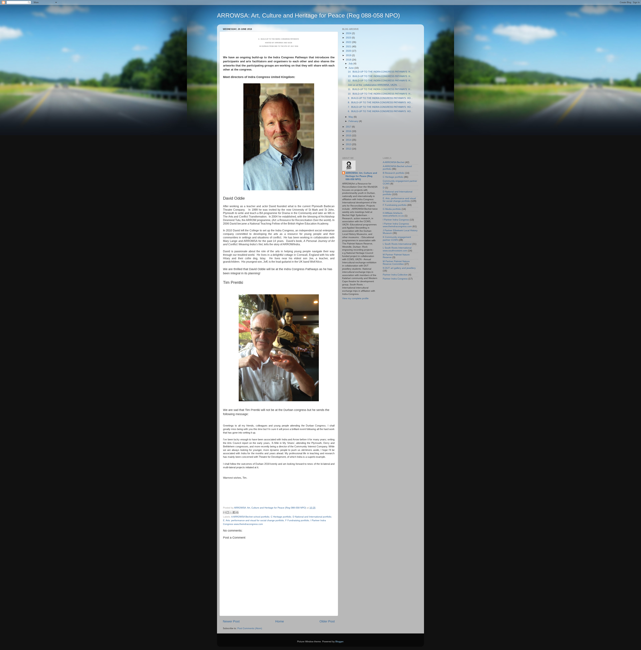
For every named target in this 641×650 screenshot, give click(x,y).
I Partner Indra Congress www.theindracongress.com (397, 225)
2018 (349, 59)
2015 (349, 135)
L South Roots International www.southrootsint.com (397, 249)
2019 (349, 55)
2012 (349, 149)
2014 (349, 140)
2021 (349, 46)
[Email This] (224, 512)
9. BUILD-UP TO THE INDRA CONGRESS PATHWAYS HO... (380, 98)
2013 (349, 144)
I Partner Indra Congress (396, 220)
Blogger (339, 641)
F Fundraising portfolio (297, 520)
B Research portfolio (393, 173)
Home (279, 621)
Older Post (327, 621)
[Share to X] (231, 512)
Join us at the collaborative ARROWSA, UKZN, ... (374, 85)
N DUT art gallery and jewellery (399, 268)
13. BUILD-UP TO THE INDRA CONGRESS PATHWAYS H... (380, 76)
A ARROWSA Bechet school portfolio (250, 517)
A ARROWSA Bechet (393, 162)
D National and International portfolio (312, 517)
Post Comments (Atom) (249, 628)
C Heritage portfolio (281, 517)
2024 (349, 33)
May (351, 117)
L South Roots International (397, 244)
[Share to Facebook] (234, 512)
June (351, 68)
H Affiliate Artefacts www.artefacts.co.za (393, 214)
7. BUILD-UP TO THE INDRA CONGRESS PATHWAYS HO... (380, 107)
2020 (349, 51)
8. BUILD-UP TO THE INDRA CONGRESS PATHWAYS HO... (380, 102)
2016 (349, 131)
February (354, 121)
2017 (349, 126)
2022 (349, 42)
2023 (349, 37)
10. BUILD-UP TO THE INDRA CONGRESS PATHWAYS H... (380, 94)
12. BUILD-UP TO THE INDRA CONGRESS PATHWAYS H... (380, 80)
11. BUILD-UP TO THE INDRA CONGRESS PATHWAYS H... (380, 89)
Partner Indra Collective (395, 274)
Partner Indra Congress (395, 278)
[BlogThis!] (227, 512)
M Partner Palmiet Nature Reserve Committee (396, 262)
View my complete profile (355, 298)
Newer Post (231, 621)
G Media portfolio (392, 209)
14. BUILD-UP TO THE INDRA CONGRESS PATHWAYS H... (380, 71)
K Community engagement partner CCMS (397, 238)
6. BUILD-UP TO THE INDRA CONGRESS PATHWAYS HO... (380, 111)
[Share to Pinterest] (237, 512)
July (351, 63)
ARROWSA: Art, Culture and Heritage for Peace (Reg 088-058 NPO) (308, 15)
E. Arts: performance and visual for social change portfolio (253, 520)
